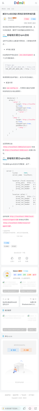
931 (20, 275)
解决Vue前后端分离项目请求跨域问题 (19, 13)
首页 (4, 9)
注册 (27, 350)
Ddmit (10, 18)
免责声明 (15, 395)
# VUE (14, 246)
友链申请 (8, 395)
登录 (14, 350)
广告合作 (23, 395)
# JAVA (6, 246)
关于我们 (31, 395)
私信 (34, 19)
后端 (8, 9)
